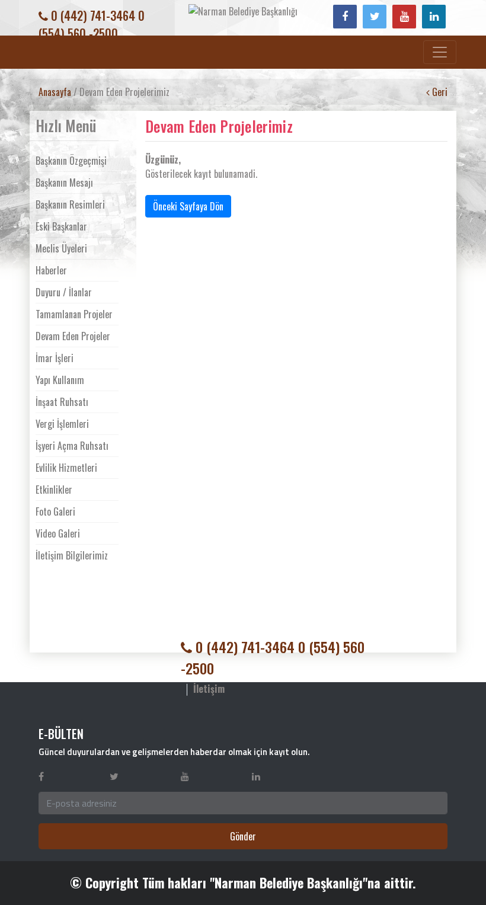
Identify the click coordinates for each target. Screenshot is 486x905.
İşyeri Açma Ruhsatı (72, 446)
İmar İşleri (54, 358)
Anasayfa (55, 92)
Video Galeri (58, 533)
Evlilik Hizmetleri (66, 468)
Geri (438, 92)
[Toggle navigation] (439, 52)
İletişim (209, 689)
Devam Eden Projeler (73, 336)
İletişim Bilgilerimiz (72, 555)
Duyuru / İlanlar (64, 292)
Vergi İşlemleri (62, 424)
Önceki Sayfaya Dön (188, 206)
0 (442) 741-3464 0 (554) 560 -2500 (92, 24)
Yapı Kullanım (60, 380)
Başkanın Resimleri (70, 204)
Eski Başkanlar (61, 226)
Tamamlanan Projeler (74, 314)
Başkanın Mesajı (64, 182)
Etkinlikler (54, 489)
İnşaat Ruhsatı (62, 402)
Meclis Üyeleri (61, 248)
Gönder (243, 836)
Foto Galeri (55, 511)
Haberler (51, 270)
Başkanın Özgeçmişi (71, 161)
